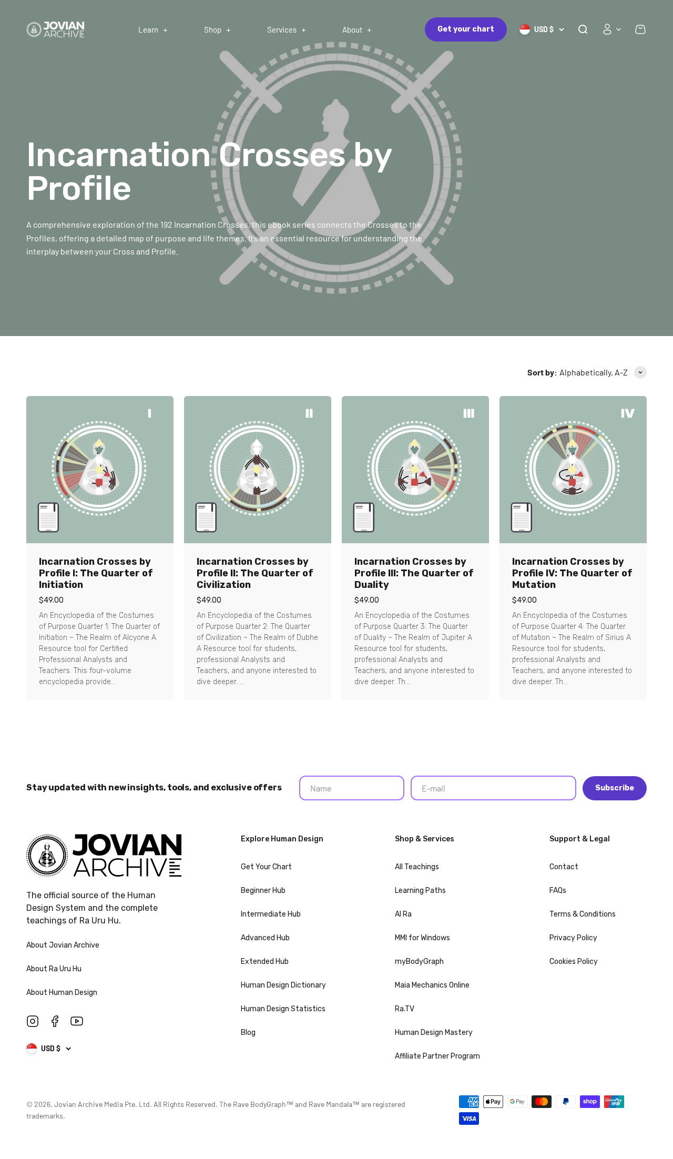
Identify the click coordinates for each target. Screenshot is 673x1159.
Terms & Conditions (582, 914)
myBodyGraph (419, 961)
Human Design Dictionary (283, 985)
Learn (148, 29)
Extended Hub (265, 961)
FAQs (557, 890)
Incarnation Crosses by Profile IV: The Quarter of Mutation (572, 573)
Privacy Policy (573, 937)
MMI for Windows (422, 937)
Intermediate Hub (271, 914)
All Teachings (417, 866)
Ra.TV (404, 1008)
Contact (563, 866)
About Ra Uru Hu (54, 968)
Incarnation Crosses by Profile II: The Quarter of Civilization (255, 573)
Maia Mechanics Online (432, 985)
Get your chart (465, 29)
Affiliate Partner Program (437, 1056)
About (352, 29)
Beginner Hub (263, 890)
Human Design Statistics (283, 1008)
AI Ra (403, 914)
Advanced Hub (265, 937)
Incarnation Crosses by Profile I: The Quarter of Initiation (96, 573)
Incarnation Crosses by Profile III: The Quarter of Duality (414, 573)
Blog (248, 1032)
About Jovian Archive (63, 945)
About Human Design (62, 992)
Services (282, 29)
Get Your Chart (266, 866)
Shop (212, 29)
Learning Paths (420, 890)
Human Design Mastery (434, 1032)
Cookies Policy (573, 961)
